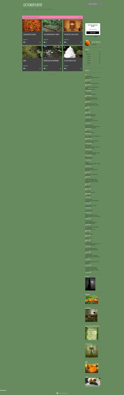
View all (80, 17)
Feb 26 (88, 56)
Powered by (89, 36)
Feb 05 (88, 60)
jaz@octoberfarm (96, 42)
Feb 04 (88, 62)
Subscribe (93, 32)
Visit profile (94, 44)
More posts (53, 74)
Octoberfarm (32, 5)
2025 (86, 51)
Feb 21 (88, 58)
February (88, 54)
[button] (40, 42)
